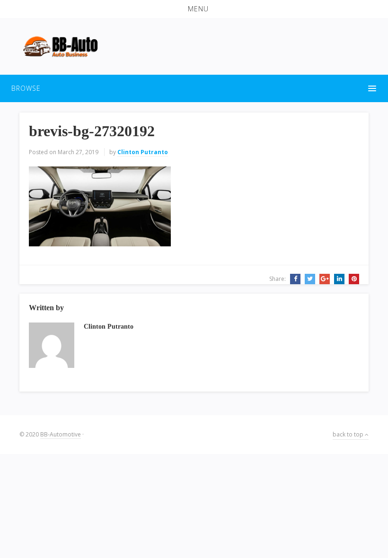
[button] (194, 9)
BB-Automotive (60, 434)
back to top (349, 434)
